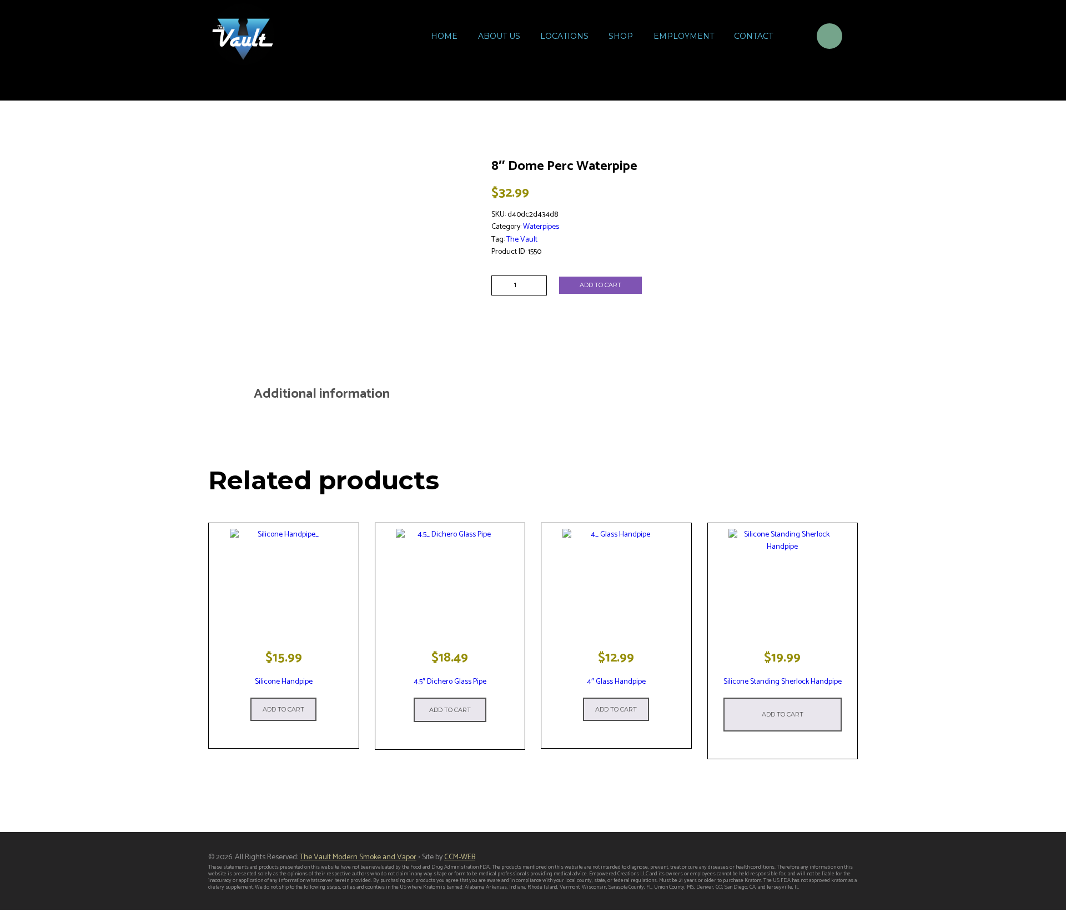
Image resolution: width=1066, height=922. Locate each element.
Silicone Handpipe (284, 681)
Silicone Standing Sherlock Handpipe (782, 681)
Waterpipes (541, 227)
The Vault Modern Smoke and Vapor (358, 857)
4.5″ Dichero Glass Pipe (450, 681)
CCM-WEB (459, 857)
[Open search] (794, 37)
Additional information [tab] (322, 394)
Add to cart (600, 285)
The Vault (521, 239)
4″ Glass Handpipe (616, 681)
